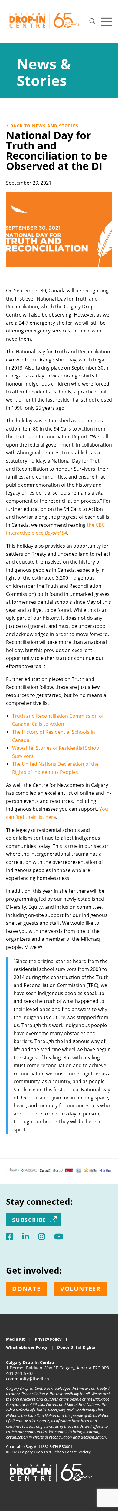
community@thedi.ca (27, 1379)
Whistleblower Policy (26, 1347)
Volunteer (80, 1289)
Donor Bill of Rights (76, 1347)
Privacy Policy (48, 1339)
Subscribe (29, 1219)
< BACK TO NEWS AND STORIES (42, 126)
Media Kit (15, 1339)
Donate (26, 1289)
